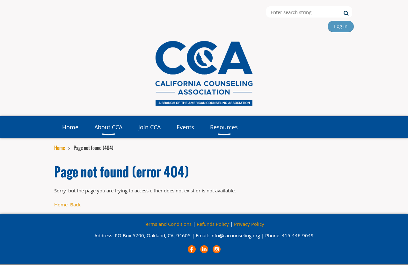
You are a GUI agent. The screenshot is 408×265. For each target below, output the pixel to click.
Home (59, 147)
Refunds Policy (213, 224)
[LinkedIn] (204, 249)
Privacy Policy (249, 224)
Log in (340, 26)
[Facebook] (192, 249)
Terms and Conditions (168, 224)
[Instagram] (217, 249)
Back (75, 204)
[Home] (204, 106)
